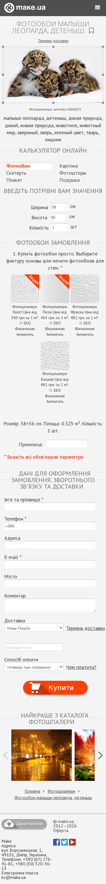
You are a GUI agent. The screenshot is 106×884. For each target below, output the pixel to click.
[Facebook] (56, 844)
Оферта (60, 830)
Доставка (14, 620)
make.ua (65, 821)
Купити (55, 682)
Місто (10, 576)
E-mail (12, 557)
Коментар (15, 596)
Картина (68, 165)
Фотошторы (72, 173)
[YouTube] (72, 844)
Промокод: (31, 444)
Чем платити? (81, 667)
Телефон (15, 519)
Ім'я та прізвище (24, 499)
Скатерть (16, 173)
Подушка (69, 180)
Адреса (12, 538)
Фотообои (18, 165)
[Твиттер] (64, 844)
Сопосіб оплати (21, 659)
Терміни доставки (53, 40)
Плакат (14, 180)
